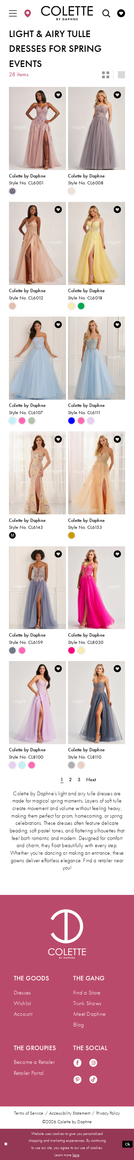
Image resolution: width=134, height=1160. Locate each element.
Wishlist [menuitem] (22, 1003)
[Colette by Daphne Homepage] (67, 13)
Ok (127, 1144)
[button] (13, 13)
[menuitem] (13, 13)
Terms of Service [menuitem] (28, 1113)
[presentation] (37, 128)
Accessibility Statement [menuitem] (69, 1113)
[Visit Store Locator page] (27, 13)
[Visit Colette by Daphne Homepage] (67, 934)
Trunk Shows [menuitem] (87, 1003)
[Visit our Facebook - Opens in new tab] (77, 1063)
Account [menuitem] (23, 1014)
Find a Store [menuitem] (86, 992)
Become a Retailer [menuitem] (34, 1062)
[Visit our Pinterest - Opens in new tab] (77, 1080)
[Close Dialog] (5, 1144)
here (75, 1154)
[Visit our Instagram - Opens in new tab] (93, 1063)
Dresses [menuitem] (22, 992)
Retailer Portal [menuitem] (29, 1073)
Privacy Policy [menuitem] (108, 1113)
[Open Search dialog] (106, 13)
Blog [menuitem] (78, 1024)
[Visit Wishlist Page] (121, 13)
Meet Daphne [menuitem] (89, 1014)
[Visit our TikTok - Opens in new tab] (93, 1080)
